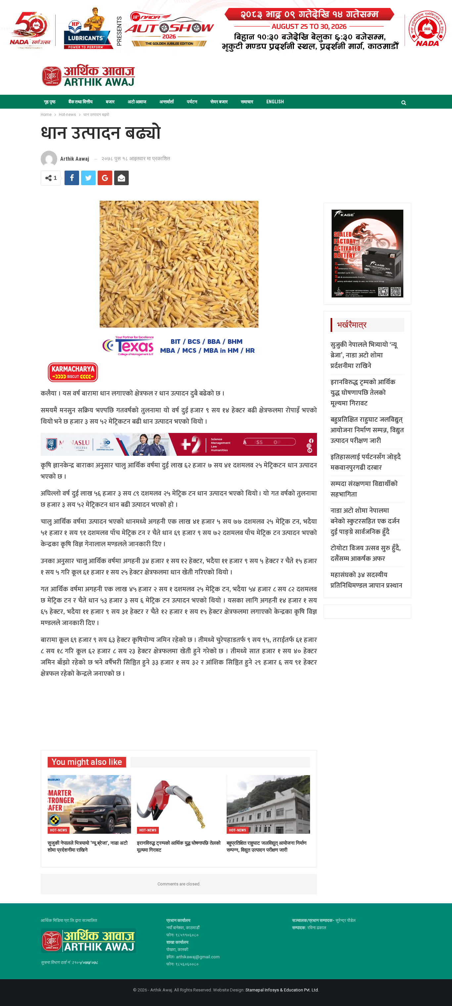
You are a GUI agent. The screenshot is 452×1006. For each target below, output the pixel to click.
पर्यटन (192, 101)
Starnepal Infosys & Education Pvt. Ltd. (282, 989)
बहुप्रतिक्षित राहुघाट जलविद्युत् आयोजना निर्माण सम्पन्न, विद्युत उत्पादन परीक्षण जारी (367, 430)
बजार (110, 101)
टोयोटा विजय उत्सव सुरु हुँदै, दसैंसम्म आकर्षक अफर (366, 553)
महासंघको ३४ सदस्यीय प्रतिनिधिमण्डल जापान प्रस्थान (366, 580)
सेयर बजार (219, 101)
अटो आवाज (137, 101)
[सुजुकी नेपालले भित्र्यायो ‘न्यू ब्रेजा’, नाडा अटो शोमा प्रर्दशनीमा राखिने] (89, 804)
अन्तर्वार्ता (166, 101)
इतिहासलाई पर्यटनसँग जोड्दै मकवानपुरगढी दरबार (366, 462)
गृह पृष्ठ (49, 101)
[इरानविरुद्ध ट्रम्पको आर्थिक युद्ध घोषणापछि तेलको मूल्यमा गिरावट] (178, 804)
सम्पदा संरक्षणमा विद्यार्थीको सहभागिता (364, 489)
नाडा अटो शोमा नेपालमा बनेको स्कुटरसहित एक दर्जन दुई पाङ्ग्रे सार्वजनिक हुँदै (365, 521)
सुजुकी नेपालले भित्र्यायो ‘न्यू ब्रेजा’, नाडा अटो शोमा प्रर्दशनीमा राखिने (364, 355)
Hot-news (58, 830)
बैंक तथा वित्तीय (80, 101)
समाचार (247, 101)
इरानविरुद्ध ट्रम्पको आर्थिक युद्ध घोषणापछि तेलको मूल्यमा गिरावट (363, 393)
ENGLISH (275, 101)
